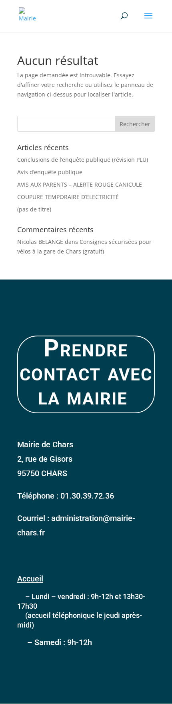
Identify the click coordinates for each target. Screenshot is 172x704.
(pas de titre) (34, 209)
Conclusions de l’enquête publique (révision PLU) (82, 159)
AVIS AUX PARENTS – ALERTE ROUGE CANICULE (79, 184)
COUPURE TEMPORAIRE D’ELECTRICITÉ (68, 197)
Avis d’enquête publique (49, 172)
